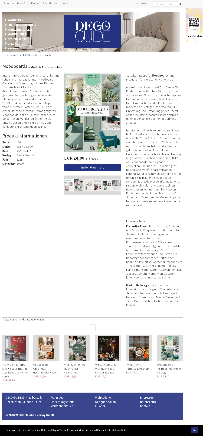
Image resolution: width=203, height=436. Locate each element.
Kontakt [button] (65, 3)
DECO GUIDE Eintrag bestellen (25, 397)
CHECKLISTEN (16, 44)
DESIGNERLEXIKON (19, 39)
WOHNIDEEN (15, 20)
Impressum (147, 397)
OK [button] (194, 430)
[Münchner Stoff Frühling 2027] (194, 25)
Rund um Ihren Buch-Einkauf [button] (22, 3)
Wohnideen (57, 397)
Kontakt (145, 406)
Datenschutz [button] (119, 430)
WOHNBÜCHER (17, 34)
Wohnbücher (103, 397)
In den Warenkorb (92, 167)
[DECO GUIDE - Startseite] (93, 31)
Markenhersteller (61, 406)
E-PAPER (13, 48)
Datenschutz (148, 402)
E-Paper (100, 406)
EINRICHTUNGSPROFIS (22, 25)
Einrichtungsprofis (62, 402)
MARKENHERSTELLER (21, 30)
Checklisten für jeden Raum (23, 402)
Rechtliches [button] (50, 3)
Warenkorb (143, 3)
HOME (6, 55)
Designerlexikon (105, 402)
